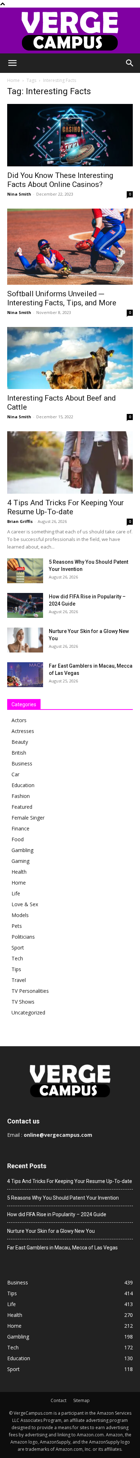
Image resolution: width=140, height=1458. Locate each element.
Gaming (20, 860)
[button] (12, 63)
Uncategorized (28, 1012)
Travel (18, 980)
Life (15, 893)
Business (21, 763)
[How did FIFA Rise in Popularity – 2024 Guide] (25, 605)
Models (20, 915)
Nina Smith (19, 194)
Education (22, 785)
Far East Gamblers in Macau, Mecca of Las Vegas (62, 1247)
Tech (17, 958)
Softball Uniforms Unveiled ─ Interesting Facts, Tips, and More (61, 298)
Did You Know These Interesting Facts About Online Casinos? (60, 180)
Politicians (23, 936)
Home (13, 80)
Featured (21, 806)
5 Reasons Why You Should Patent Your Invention (63, 1198)
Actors (19, 720)
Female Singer (28, 817)
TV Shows (22, 1001)
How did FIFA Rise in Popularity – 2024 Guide (56, 1214)
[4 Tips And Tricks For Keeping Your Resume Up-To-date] (70, 462)
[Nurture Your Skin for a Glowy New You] (25, 640)
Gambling (22, 850)
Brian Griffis (20, 521)
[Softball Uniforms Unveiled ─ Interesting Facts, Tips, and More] (70, 247)
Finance (20, 828)
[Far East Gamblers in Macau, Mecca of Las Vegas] (25, 674)
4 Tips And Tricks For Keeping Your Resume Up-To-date (65, 507)
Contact (58, 1400)
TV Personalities (30, 990)
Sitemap (81, 1400)
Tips (16, 969)
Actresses (22, 731)
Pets (16, 925)
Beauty (19, 741)
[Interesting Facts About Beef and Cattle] (70, 358)
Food (17, 839)
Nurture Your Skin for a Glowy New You (51, 1231)
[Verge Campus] (70, 30)
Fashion (20, 796)
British (18, 752)
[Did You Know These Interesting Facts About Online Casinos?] (70, 135)
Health (19, 871)
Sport (17, 947)
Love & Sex (24, 904)
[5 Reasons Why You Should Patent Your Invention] (25, 570)
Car (15, 774)
